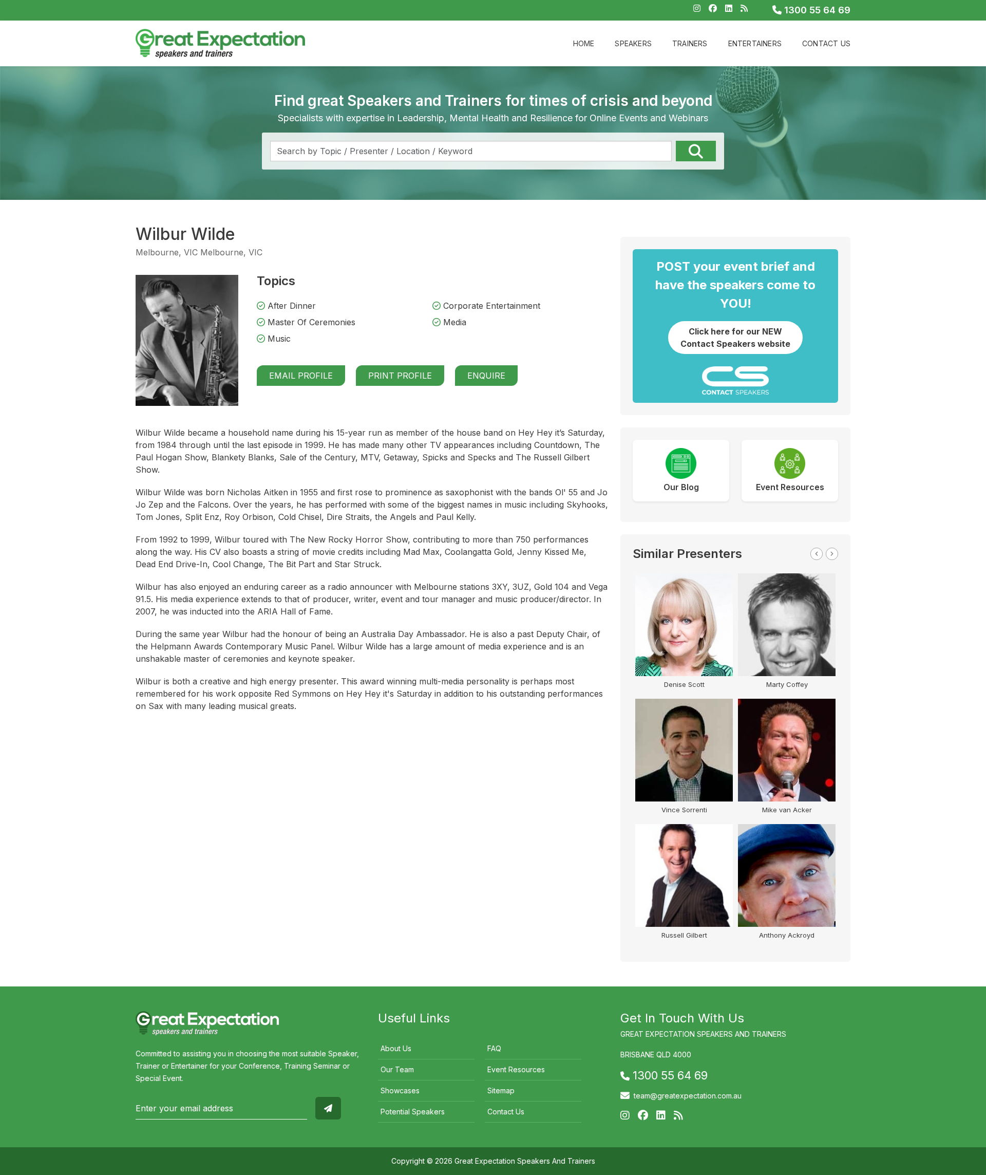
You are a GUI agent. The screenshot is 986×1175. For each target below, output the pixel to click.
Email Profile (301, 375)
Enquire (486, 375)
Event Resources (516, 1069)
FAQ (494, 1048)
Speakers (633, 43)
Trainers (690, 43)
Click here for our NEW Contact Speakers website (735, 337)
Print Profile (400, 375)
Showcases (400, 1090)
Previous (816, 554)
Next (832, 554)
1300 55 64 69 (816, 10)
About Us (396, 1048)
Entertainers (755, 43)
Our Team (397, 1069)
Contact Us (826, 43)
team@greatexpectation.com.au (688, 1095)
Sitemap (501, 1090)
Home (584, 43)
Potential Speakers (413, 1111)
